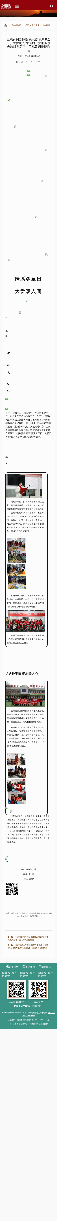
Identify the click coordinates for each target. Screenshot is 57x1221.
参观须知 (30, 967)
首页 (27, 25)
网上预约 (14, 967)
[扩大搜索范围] (51, 6)
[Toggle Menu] (17, 6)
